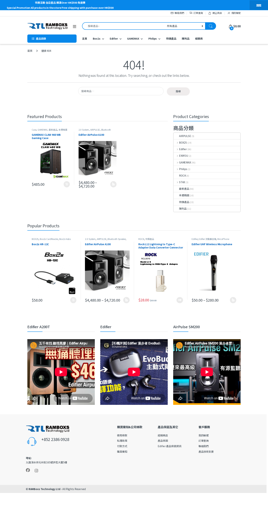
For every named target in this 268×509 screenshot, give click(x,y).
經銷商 (199, 38)
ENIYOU (183, 155)
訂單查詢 (198, 13)
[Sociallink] (28, 470)
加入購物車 (67, 184)
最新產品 (53, 129)
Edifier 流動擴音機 (207, 238)
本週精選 (63, 129)
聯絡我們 (179, 13)
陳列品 (185, 38)
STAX (182, 182)
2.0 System (84, 129)
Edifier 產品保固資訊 (169, 446)
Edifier (114, 38)
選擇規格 (113, 184)
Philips (152, 38)
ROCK (182, 175)
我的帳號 (236, 13)
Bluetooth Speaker (117, 238)
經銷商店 (163, 435)
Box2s (96, 38)
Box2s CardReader (49, 238)
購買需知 (122, 451)
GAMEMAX (133, 38)
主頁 (84, 38)
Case (34, 129)
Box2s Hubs (65, 238)
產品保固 (163, 440)
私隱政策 (122, 440)
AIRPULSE (95, 129)
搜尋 (178, 91)
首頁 (29, 51)
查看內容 (179, 300)
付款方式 (122, 446)
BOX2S (183, 142)
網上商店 (217, 13)
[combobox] (123, 26)
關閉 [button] (258, 5)
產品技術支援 (206, 451)
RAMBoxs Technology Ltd (44, 489)
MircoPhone (223, 238)
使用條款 (122, 435)
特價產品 (171, 38)
